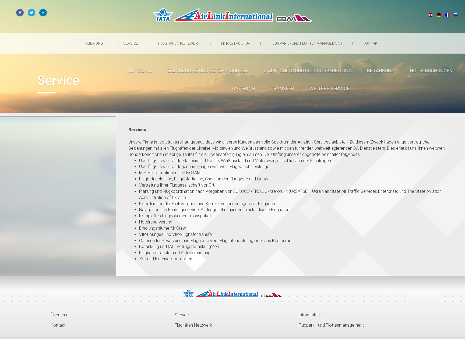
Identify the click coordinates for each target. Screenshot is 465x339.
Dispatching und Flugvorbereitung (308, 71)
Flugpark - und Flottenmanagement (306, 43)
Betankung (380, 71)
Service (131, 43)
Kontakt (371, 43)
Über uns (94, 43)
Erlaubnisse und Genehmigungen (207, 71)
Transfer (282, 88)
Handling (140, 71)
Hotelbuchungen (431, 71)
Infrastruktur (235, 43)
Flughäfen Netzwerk (179, 43)
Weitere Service (329, 88)
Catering (243, 88)
